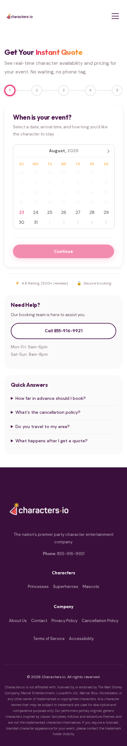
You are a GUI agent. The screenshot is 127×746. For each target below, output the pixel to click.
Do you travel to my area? (42, 426)
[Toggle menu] (115, 16)
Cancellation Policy (100, 620)
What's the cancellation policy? (47, 412)
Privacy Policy (64, 620)
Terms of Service (49, 638)
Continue (63, 251)
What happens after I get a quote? (51, 441)
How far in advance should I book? (50, 398)
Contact (39, 620)
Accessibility (81, 638)
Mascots (91, 586)
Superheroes (65, 586)
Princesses (38, 586)
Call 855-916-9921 (64, 330)
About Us (18, 620)
